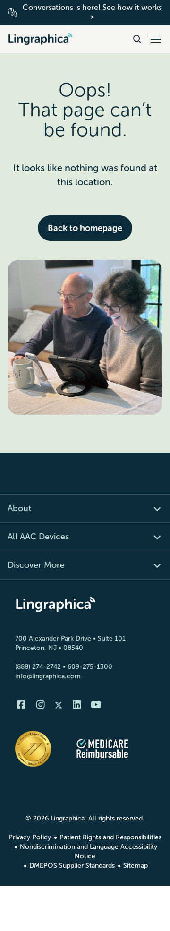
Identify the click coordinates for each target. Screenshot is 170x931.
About (19, 508)
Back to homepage (85, 228)
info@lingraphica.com (48, 676)
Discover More (36, 565)
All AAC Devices (38, 536)
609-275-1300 (90, 666)
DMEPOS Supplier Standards (72, 865)
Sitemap (135, 865)
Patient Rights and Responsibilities (111, 837)
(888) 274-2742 (38, 666)
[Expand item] (152, 508)
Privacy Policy (29, 837)
